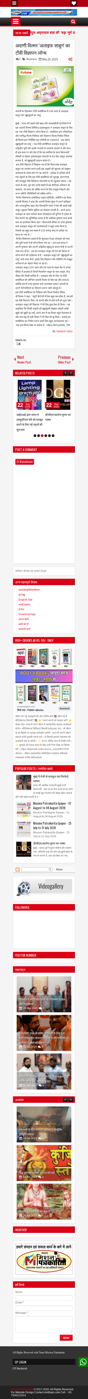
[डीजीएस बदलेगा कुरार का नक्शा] (58, 395)
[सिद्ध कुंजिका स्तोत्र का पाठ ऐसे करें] (44, 1124)
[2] (38, 435)
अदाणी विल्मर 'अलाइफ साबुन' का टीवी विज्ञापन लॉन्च (42, 49)
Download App (27, 614)
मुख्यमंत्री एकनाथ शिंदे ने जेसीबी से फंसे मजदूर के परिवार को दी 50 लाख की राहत (44, 1078)
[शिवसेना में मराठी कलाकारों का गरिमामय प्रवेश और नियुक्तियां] (44, 994)
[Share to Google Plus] (38, 383)
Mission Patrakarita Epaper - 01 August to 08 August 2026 (52, 805)
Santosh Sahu (64, 331)
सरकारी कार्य (24, 629)
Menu (14, 3)
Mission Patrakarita (22, 1389)
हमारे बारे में (23, 624)
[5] (49, 435)
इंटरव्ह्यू (22, 594)
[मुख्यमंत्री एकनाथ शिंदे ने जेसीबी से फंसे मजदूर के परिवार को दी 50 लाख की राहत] (44, 1071)
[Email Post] (18, 344)
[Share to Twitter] (33, 383)
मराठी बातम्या (24, 604)
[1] (35, 435)
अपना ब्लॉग (24, 619)
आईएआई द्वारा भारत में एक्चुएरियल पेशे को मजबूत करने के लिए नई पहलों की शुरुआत (29, 422)
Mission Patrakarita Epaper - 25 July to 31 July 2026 (52, 825)
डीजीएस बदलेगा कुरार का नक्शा (49, 843)
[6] (53, 435)
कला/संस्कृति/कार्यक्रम (29, 589)
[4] (45, 435)
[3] (42, 435)
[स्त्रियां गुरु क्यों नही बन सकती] (44, 1163)
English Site (25, 599)
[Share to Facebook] (29, 383)
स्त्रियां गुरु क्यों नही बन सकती (34, 1172)
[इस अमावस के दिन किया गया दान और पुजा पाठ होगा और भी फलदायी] (44, 1202)
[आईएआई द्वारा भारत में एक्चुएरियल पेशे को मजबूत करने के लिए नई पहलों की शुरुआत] (30, 395)
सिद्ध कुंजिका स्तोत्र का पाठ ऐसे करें (37, 1134)
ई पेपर (21, 609)
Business (31, 59)
